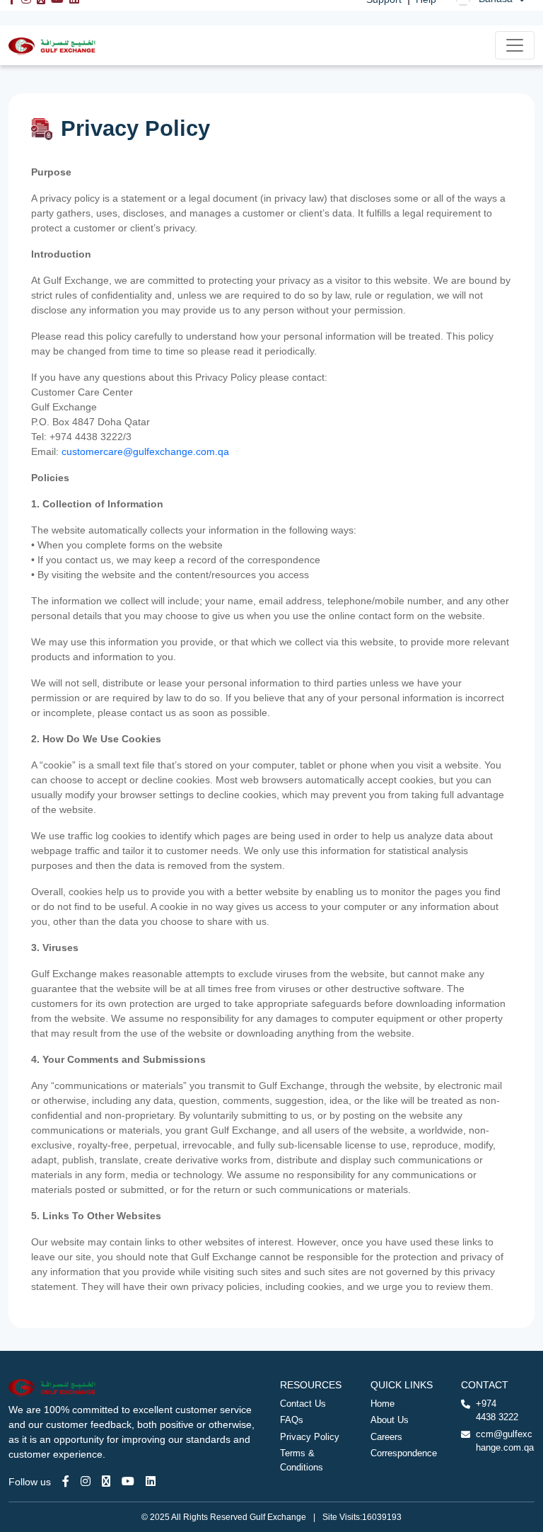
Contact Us (303, 1403)
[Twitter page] (106, 1481)
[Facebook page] (65, 1481)
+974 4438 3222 (497, 1410)
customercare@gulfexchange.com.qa (145, 451)
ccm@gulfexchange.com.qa (505, 1441)
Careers (386, 1437)
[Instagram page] (85, 1481)
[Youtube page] (128, 1481)
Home (382, 1403)
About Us (389, 1420)
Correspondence (403, 1453)
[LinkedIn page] (151, 1481)
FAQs (291, 1420)
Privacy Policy (309, 1437)
